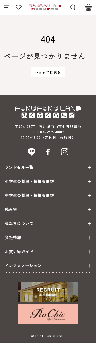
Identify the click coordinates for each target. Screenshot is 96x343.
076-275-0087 (52, 131)
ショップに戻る (48, 72)
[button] (73, 7)
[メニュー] (6, 7)
